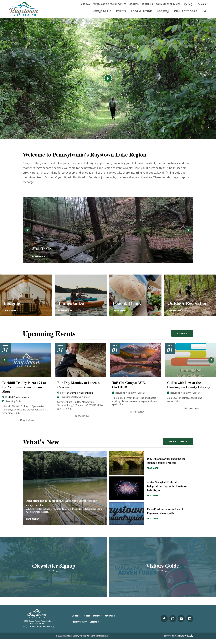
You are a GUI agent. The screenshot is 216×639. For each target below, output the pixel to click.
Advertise (110, 615)
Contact (76, 615)
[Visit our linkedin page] (189, 618)
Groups (134, 3)
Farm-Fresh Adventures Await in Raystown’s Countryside (165, 511)
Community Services (168, 3)
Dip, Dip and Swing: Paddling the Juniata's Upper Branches (166, 461)
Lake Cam (85, 3)
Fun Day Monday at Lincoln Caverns (78, 384)
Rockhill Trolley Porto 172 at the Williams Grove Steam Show (24, 387)
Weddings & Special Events (109, 3)
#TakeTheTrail (43, 248)
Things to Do (101, 10)
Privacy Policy (79, 621)
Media (87, 615)
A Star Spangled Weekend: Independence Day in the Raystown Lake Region (167, 486)
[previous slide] (27, 230)
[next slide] (188, 230)
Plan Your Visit (185, 10)
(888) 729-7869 (29, 626)
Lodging (162, 10)
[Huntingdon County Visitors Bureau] (23, 9)
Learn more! (38, 256)
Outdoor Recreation (187, 303)
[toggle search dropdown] (205, 11)
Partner (97, 615)
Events (121, 10)
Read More (8, 420)
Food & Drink (141, 10)
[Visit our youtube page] (181, 618)
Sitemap (94, 621)
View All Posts (178, 441)
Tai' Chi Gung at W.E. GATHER (129, 384)
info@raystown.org (45, 626)
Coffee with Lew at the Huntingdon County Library (188, 384)
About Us (147, 3)
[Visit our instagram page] (172, 618)
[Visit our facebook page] (164, 618)
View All (182, 333)
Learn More (10, 310)
